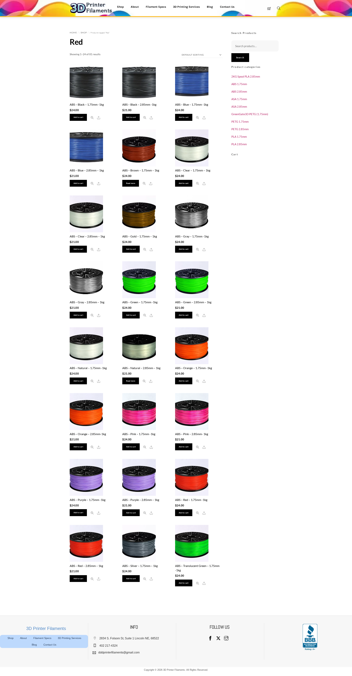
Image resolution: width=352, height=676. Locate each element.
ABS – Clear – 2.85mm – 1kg (87, 236)
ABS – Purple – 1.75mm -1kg (87, 499)
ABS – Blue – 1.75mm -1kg (191, 104)
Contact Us (227, 6)
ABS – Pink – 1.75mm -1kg (138, 434)
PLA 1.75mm (239, 136)
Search (240, 57)
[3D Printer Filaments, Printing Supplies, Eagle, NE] (310, 637)
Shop (120, 6)
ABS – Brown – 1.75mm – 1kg (140, 170)
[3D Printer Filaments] (92, 7)
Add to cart (78, 117)
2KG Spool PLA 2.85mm (245, 76)
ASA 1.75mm (239, 99)
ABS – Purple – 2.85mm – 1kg (140, 499)
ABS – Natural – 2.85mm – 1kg (141, 368)
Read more (130, 183)
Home (73, 32)
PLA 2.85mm (239, 144)
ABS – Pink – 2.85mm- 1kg (191, 434)
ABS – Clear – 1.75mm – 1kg (192, 170)
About (135, 6)
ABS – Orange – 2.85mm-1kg (88, 434)
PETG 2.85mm (240, 129)
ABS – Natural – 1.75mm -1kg (88, 368)
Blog (210, 6)
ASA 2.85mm (239, 106)
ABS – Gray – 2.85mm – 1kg (87, 302)
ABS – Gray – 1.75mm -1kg (192, 236)
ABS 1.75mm (239, 84)
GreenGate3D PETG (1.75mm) (249, 114)
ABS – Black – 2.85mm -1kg (139, 104)
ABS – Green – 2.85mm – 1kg (193, 302)
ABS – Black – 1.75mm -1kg (87, 104)
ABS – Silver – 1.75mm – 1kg (140, 565)
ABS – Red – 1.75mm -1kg (191, 499)
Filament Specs (156, 6)
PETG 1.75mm (240, 121)
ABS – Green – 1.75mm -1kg (139, 302)
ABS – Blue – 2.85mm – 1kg (87, 170)
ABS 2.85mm (239, 91)
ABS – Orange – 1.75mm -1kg (193, 368)
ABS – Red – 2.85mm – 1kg (86, 565)
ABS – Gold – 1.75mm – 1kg (139, 236)
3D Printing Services (186, 6)
